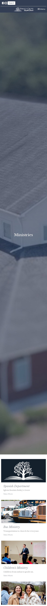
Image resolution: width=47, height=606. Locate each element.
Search (11, 3)
